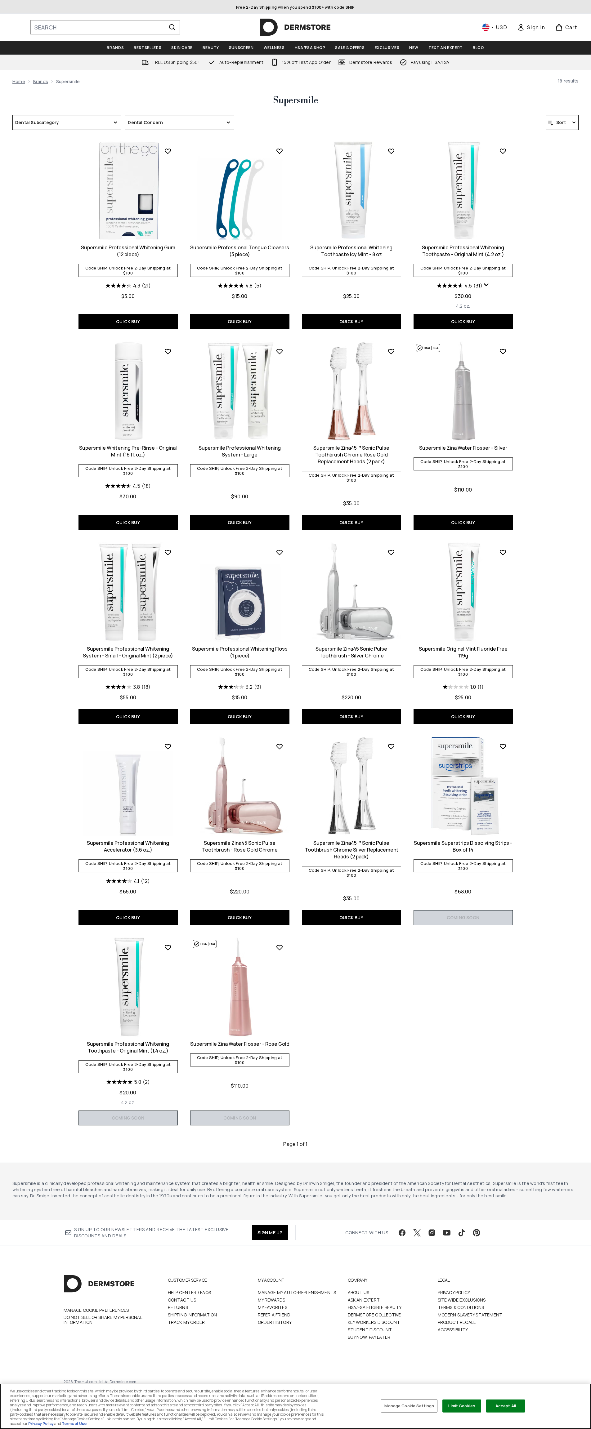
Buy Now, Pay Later (369, 1337)
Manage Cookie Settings (409, 1406)
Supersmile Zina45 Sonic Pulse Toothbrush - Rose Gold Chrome (240, 846)
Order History (275, 1322)
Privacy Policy (454, 1292)
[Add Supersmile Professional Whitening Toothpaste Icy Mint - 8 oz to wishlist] (391, 151)
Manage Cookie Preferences (96, 1310)
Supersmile (295, 100)
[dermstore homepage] (295, 27)
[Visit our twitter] (417, 1232)
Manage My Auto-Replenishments (297, 1292)
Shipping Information (192, 1315)
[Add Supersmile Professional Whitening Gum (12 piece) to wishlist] (167, 151)
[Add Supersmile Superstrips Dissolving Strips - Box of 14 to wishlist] (502, 746)
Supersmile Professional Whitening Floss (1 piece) (240, 652)
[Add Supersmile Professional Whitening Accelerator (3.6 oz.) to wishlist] (167, 746)
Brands (40, 81)
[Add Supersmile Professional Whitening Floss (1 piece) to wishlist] (279, 552)
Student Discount (370, 1330)
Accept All (505, 1406)
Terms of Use (74, 1423)
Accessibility (453, 1330)
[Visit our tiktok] (461, 1232)
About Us (358, 1292)
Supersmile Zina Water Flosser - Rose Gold (239, 1043)
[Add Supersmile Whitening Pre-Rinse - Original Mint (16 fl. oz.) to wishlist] (167, 351)
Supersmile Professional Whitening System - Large (240, 451)
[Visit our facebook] (402, 1232)
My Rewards (271, 1300)
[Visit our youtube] (446, 1232)
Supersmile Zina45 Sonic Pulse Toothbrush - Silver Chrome (351, 652)
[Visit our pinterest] (476, 1232)
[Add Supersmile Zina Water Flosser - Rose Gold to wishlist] (279, 947)
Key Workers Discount (374, 1322)
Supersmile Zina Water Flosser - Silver (463, 447)
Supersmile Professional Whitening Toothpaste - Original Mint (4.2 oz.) (463, 251)
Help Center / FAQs (189, 1292)
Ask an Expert (364, 1300)
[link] (531, 27)
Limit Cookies (461, 1406)
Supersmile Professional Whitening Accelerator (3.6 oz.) (128, 846)
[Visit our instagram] (431, 1232)
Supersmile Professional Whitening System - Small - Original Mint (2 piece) (128, 652)
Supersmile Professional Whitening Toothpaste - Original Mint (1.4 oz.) (128, 1047)
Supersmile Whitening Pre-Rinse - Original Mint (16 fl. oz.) (128, 451)
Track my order (186, 1322)
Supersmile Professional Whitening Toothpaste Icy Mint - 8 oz (351, 251)
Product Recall (457, 1322)
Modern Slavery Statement (470, 1315)
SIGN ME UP (270, 1232)
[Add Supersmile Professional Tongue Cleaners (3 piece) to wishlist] (279, 151)
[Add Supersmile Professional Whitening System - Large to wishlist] (279, 351)
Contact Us (182, 1300)
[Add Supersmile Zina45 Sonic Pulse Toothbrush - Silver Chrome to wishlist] (391, 552)
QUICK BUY (128, 321)
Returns (178, 1307)
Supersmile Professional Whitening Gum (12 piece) (128, 251)
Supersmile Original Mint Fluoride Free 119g (463, 652)
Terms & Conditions (461, 1307)
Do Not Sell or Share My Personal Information (103, 1320)
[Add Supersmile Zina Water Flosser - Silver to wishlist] (502, 351)
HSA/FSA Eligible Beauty (375, 1307)
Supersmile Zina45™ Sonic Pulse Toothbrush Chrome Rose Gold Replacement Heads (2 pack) (351, 454)
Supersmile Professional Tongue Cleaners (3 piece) (239, 251)
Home (18, 81)
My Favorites (272, 1307)
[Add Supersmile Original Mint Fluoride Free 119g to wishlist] (502, 552)
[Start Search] (172, 27)
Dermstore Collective (374, 1315)
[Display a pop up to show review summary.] (486, 285)
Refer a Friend (274, 1315)
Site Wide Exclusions (462, 1300)
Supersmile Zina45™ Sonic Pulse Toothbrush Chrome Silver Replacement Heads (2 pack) (351, 849)
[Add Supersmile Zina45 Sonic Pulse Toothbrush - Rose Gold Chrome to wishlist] (279, 746)
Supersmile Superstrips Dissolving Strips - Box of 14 (463, 846)
